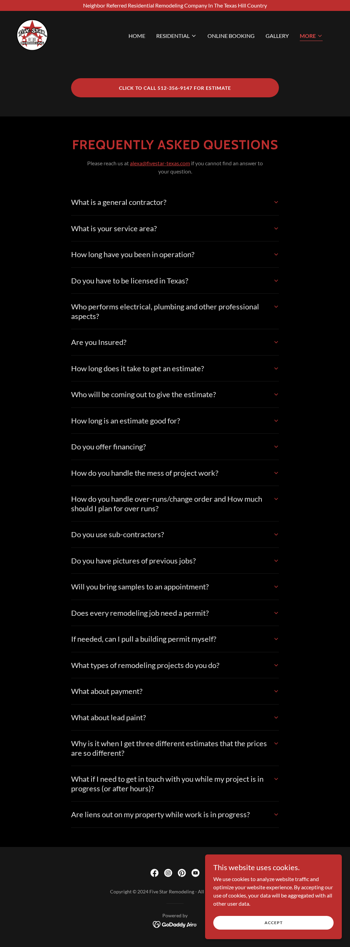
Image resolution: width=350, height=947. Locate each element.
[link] (32, 34)
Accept (274, 922)
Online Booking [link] (231, 35)
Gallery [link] (277, 35)
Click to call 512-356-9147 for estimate (175, 88)
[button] (176, 36)
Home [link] (137, 35)
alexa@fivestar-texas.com (160, 163)
